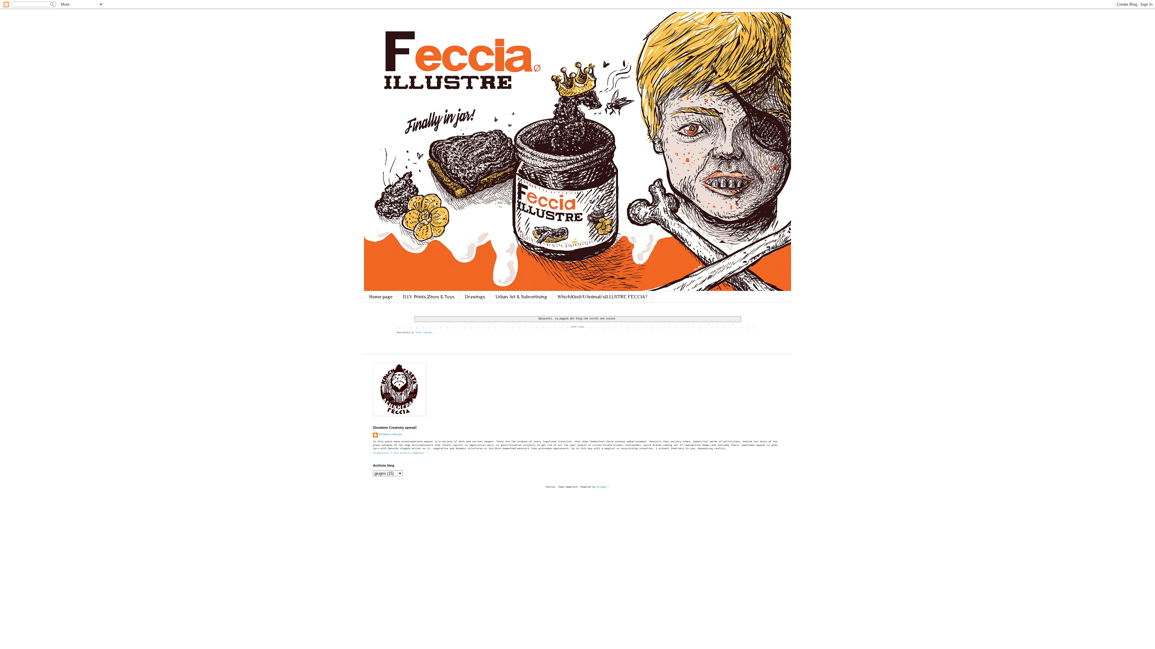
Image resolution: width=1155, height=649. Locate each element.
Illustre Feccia (390, 434)
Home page (381, 297)
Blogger (602, 487)
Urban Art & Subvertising (521, 297)
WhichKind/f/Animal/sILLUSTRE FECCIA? (602, 297)
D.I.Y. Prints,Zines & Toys (428, 297)
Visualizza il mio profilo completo (398, 453)
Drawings (475, 297)
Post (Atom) (424, 332)
